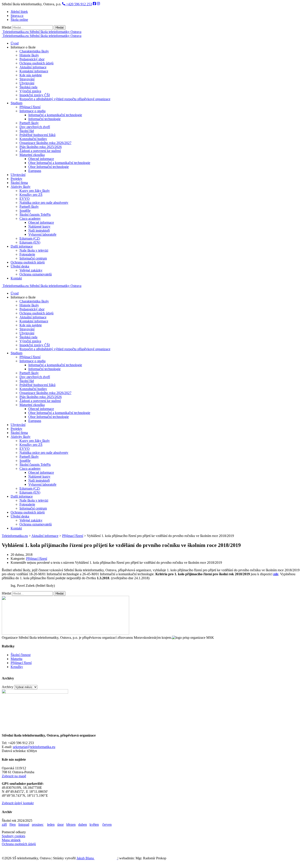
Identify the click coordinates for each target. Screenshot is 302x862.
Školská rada (28, 87)
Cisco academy (30, 218)
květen (94, 824)
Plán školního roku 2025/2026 (40, 147)
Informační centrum (33, 258)
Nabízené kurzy (39, 226)
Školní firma (19, 183)
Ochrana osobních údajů (36, 63)
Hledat (6, 27)
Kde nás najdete (30, 75)
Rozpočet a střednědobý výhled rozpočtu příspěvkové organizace (64, 99)
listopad (23, 824)
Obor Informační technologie (48, 167)
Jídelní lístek (19, 11)
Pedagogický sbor (31, 59)
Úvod (15, 43)
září (4, 824)
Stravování (26, 79)
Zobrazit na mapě (14, 776)
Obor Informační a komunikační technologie (59, 163)
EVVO (24, 198)
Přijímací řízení (29, 107)
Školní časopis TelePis (35, 214)
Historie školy (29, 55)
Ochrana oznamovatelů (35, 274)
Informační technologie (44, 119)
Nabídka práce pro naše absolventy (43, 202)
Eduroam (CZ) (29, 238)
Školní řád (26, 131)
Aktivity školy (21, 187)
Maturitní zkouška (32, 155)
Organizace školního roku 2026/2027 (45, 143)
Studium (16, 103)
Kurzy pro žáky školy (34, 190)
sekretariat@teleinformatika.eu (34, 747)
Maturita (16, 659)
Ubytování (26, 83)
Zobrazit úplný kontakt (18, 803)
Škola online (19, 19)
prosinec (38, 824)
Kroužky (17, 667)
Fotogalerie (27, 254)
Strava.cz (17, 15)
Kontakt (16, 278)
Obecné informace (41, 159)
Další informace (22, 246)
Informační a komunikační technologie (55, 115)
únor (60, 824)
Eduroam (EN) (29, 242)
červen (107, 824)
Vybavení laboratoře (42, 234)
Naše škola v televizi (33, 250)
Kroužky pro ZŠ (30, 194)
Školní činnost (21, 655)
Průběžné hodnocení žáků (37, 135)
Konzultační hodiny (33, 139)
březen (71, 824)
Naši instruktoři (39, 230)
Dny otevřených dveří (34, 127)
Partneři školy (29, 123)
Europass (34, 171)
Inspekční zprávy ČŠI (34, 95)
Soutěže (25, 210)
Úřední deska (20, 266)
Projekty (16, 179)
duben (82, 824)
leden (51, 824)
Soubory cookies (13, 836)
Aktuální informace (32, 67)
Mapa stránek (11, 840)
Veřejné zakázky (30, 270)
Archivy (7, 687)
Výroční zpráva (30, 91)
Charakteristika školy (34, 51)
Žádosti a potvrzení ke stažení (40, 151)
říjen (13, 824)
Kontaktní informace (33, 71)
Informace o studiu (32, 111)
